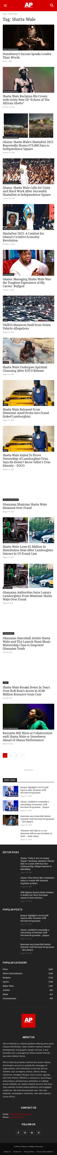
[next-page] (22, 755)
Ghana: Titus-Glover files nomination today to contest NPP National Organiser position (37, 880)
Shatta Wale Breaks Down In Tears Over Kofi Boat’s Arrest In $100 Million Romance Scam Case (26, 690)
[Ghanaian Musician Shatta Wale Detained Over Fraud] (28, 488)
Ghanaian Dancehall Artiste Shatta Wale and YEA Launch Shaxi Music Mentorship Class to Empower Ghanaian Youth (26, 643)
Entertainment (8, 274)
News (5, 320)
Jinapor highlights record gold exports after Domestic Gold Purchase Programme (34, 790)
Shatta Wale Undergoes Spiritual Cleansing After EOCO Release (25, 369)
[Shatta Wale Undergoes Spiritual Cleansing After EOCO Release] (28, 351)
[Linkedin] (32, 1132)
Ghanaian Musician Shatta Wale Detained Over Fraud (25, 506)
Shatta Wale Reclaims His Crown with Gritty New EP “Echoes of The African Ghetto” (26, 99)
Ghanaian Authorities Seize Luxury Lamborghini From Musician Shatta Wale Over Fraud (27, 595)
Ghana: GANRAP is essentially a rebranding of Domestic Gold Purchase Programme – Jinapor (34, 804)
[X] (38, 1132)
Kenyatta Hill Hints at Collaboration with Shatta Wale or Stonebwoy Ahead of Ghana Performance (27, 736)
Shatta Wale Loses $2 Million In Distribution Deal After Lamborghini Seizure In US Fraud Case (28, 550)
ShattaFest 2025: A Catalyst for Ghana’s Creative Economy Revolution (23, 236)
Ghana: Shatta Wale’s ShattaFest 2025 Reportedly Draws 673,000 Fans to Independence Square (28, 145)
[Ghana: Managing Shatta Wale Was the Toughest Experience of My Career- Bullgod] (28, 263)
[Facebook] (18, 1132)
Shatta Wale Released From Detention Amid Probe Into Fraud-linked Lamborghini (26, 412)
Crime (6, 683)
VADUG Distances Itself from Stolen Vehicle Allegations (27, 326)
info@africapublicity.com (20, 1114)
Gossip (6, 362)
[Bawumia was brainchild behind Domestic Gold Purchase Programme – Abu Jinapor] (10, 820)
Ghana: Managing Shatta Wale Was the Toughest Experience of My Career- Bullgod (27, 282)
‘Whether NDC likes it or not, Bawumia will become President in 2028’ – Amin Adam (36, 833)
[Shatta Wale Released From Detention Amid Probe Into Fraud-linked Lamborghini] (28, 393)
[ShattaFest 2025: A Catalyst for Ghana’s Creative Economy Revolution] (28, 217)
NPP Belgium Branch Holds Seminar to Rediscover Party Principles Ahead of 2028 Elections (37, 895)
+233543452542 (17, 1117)
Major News (8, 588)
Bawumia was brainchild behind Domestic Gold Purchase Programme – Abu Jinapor (37, 819)
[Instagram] (25, 1132)
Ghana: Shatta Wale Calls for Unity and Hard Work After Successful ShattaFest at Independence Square (27, 191)
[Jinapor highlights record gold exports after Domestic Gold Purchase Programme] (10, 791)
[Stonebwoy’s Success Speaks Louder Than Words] (28, 37)
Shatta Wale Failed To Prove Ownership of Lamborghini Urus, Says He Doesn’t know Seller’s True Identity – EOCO (26, 460)
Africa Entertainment (11, 49)
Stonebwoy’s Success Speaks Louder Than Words (27, 55)
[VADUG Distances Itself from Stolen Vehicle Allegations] (28, 308)
